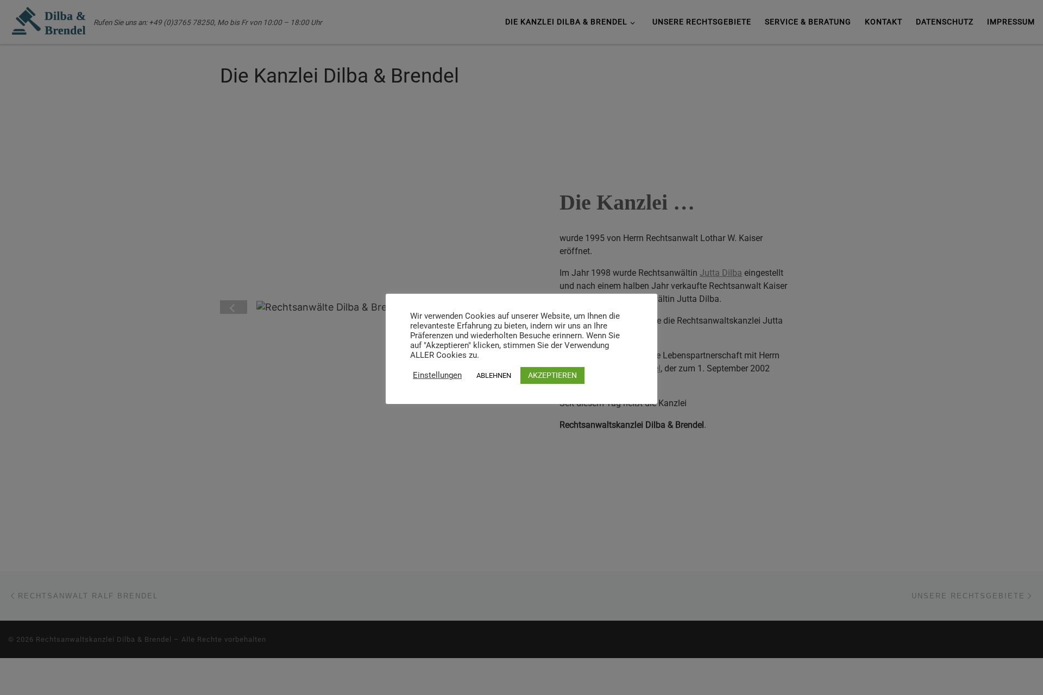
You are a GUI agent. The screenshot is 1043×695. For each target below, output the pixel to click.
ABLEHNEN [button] (493, 375)
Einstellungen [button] (437, 375)
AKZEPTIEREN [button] (552, 375)
